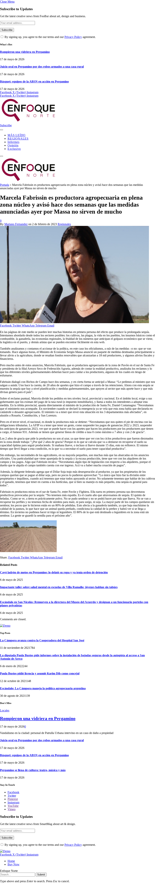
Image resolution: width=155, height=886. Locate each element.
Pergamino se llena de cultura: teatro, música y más (33, 770)
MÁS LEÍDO (17, 135)
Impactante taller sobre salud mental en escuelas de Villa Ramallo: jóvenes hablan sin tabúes (59, 587)
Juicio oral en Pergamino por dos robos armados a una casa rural (42, 66)
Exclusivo (14, 148)
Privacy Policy (73, 37)
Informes (13, 142)
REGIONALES (18, 138)
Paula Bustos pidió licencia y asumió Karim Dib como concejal (39, 673)
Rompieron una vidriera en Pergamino (25, 51)
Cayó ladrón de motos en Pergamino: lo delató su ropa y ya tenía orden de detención (54, 572)
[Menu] (1, 129)
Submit (41, 874)
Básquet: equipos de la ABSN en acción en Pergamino (34, 81)
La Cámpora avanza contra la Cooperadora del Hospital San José (42, 640)
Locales (4, 710)
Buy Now (13, 864)
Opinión (13, 145)
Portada (4, 184)
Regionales (64, 224)
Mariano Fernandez (16, 224)
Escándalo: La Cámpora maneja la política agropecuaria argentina (43, 688)
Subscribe (6, 125)
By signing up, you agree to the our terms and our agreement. (50, 37)
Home (11, 861)
